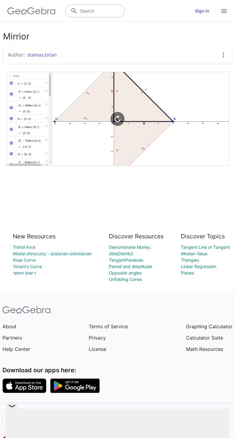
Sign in (202, 10)
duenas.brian (42, 55)
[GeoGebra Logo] (31, 11)
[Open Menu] (224, 11)
